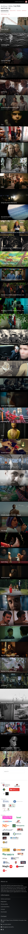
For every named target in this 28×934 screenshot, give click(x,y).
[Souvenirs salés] (20, 209)
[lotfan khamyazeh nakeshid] (14, 743)
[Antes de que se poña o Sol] (14, 103)
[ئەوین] (14, 321)
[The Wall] (14, 524)
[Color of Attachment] (21, 396)
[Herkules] (14, 678)
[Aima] (14, 603)
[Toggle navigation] (2, 2)
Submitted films (5, 10)
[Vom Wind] (14, 25)
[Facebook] (1, 929)
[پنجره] (14, 712)
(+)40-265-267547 (6, 924)
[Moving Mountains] (21, 693)
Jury (9, 14)
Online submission (5, 899)
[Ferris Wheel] (14, 337)
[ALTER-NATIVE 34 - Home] (26, 2)
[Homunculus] (14, 571)
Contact (3, 909)
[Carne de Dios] (20, 52)
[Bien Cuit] (18, 130)
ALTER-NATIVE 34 (19, 1)
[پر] (14, 368)
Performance (4, 14)
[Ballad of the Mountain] (14, 665)
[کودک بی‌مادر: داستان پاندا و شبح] (14, 462)
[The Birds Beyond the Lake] (14, 649)
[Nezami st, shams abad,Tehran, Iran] (18, 224)
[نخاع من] (14, 384)
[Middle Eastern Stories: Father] (14, 509)
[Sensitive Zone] (20, 630)
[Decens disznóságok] (14, 259)
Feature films (13, 10)
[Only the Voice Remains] (14, 197)
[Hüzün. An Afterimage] (14, 165)
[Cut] (20, 115)
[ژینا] (19, 474)
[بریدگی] (14, 353)
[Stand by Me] (14, 415)
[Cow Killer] (20, 583)
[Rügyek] (14, 150)
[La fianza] (20, 84)
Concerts (19, 10)
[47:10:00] (14, 618)
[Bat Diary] (20, 724)
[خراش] (14, 72)
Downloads (4, 911)
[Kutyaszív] (14, 493)
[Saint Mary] (14, 556)
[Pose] (14, 540)
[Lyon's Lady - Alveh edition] (14, 759)
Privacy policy (4, 904)
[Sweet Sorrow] (20, 443)
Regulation (4, 901)
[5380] (20, 177)
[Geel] (14, 431)
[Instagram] (3, 929)
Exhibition (24, 10)
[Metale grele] (20, 37)
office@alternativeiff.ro (8, 927)
